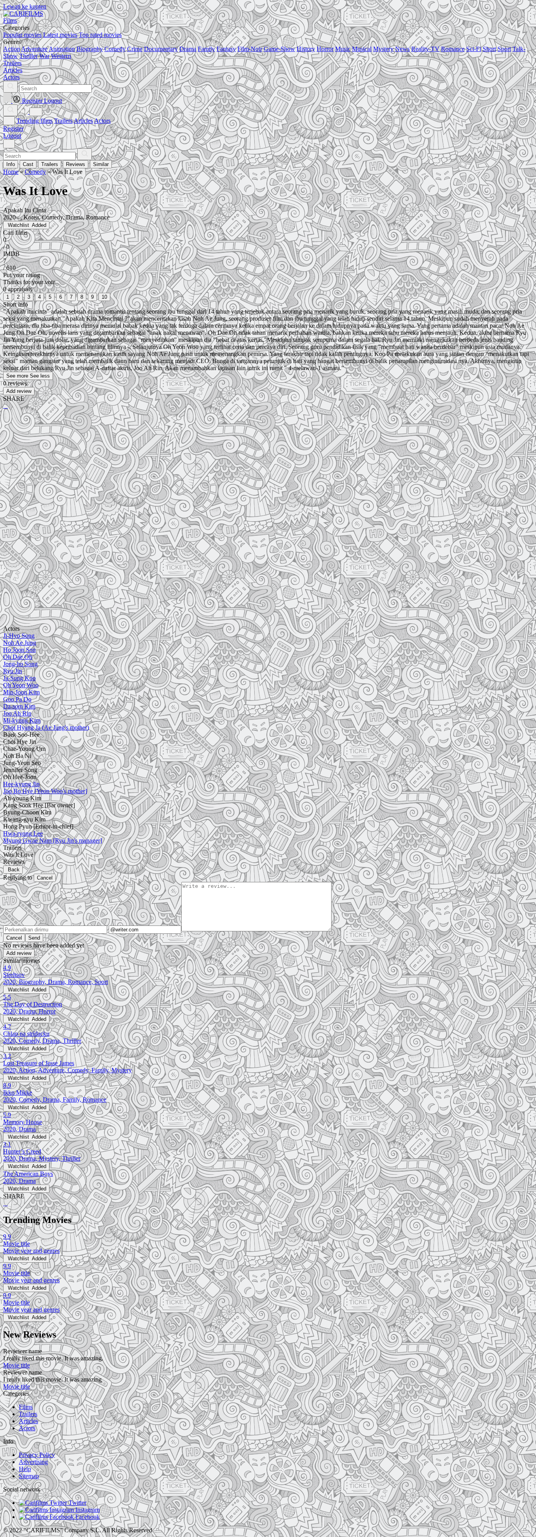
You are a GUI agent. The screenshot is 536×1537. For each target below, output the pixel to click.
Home (10, 171)
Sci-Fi (473, 49)
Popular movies (22, 34)
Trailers (63, 120)
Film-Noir (249, 49)
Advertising (33, 1462)
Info (10, 164)
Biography (90, 49)
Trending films (34, 120)
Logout (12, 135)
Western (61, 56)
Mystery (383, 49)
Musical (362, 49)
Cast (28, 164)
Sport (504, 49)
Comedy (115, 49)
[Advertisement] (238, 477)
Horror (325, 49)
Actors (102, 120)
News (402, 49)
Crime (134, 49)
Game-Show (279, 49)
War (44, 56)
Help (25, 1469)
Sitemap (29, 1476)
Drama (187, 49)
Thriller (28, 56)
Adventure (34, 49)
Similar (101, 164)
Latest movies (60, 34)
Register (13, 128)
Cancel (45, 878)
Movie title (16, 1365)
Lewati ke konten (24, 6)
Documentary (161, 49)
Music (342, 49)
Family (206, 49)
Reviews (75, 164)
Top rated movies (100, 34)
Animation (62, 49)
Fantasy (226, 49)
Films (26, 1407)
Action (11, 49)
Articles (83, 120)
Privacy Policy (37, 1454)
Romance (453, 49)
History (306, 49)
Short (489, 49)
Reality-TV (425, 49)
